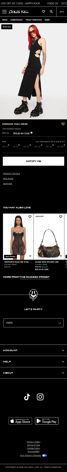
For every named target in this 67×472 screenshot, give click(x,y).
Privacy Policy (33, 442)
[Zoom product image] (33, 71)
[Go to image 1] (30, 116)
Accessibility (34, 451)
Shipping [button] (7, 184)
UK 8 (15, 146)
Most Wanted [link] (34, 20)
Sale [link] (47, 20)
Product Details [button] (11, 174)
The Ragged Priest (11, 129)
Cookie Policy (33, 448)
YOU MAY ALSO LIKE (17, 207)
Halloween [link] (16, 20)
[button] (4, 11)
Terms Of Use (33, 445)
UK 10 (26, 146)
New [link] (4, 20)
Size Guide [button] (8, 179)
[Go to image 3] (34, 116)
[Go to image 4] (36, 116)
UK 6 (4, 146)
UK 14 (49, 146)
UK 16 (60, 146)
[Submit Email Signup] (59, 323)
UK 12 (37, 146)
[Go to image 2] (32, 116)
